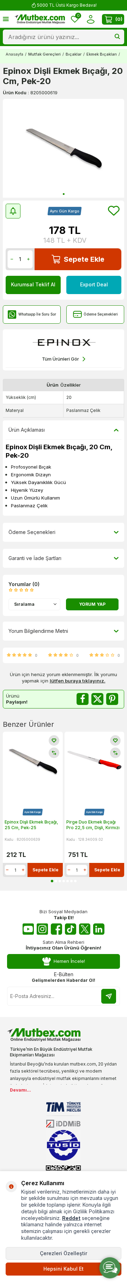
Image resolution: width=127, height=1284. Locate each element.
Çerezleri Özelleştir (63, 1253)
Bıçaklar (73, 54)
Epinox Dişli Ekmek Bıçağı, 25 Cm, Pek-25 (31, 824)
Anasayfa (14, 54)
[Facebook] (56, 929)
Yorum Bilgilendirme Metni (38, 631)
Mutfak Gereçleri (44, 54)
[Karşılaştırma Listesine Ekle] (54, 753)
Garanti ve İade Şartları (34, 558)
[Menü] (6, 19)
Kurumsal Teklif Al (33, 284)
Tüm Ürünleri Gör (60, 359)
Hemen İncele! (69, 961)
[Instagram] (42, 929)
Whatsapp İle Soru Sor (37, 314)
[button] (64, 194)
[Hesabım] (90, 19)
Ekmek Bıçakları (101, 54)
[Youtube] (28, 929)
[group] (63, 148)
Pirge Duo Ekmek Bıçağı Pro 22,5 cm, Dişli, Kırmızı (93, 824)
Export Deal (94, 284)
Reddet (71, 1218)
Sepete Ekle (84, 259)
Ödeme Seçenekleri (101, 314)
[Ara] (117, 37)
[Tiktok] (70, 929)
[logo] (39, 19)
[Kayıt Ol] (108, 996)
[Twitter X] (84, 929)
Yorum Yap (92, 604)
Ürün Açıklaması (26, 430)
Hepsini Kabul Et (63, 1269)
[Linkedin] (98, 929)
